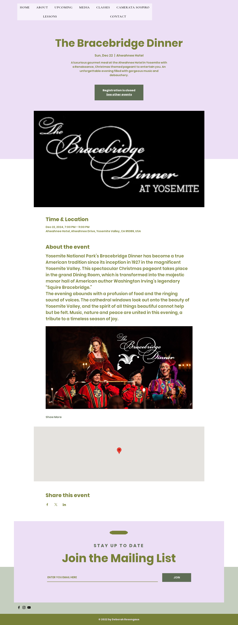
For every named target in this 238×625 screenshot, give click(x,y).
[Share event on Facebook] (47, 504)
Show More (54, 417)
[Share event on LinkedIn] (64, 504)
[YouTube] (29, 607)
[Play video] (119, 367)
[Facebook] (19, 607)
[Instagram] (24, 607)
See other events (119, 95)
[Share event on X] (55, 504)
